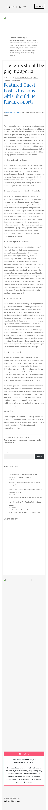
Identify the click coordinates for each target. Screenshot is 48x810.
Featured (15, 437)
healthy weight (35, 440)
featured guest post (12, 112)
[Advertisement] (24, 543)
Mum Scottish (14, 502)
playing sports (9, 442)
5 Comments (16, 81)
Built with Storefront (11, 801)
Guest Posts (24, 437)
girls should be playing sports (18, 440)
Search (6, 453)
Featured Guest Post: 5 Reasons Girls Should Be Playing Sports (19, 93)
